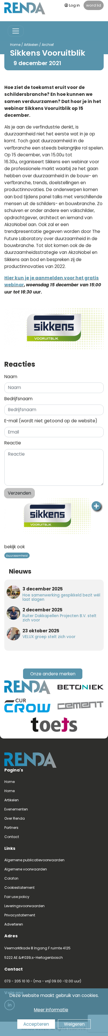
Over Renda (14, 818)
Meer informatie (51, 1010)
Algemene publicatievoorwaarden (34, 860)
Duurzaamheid (17, 555)
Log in (74, 5)
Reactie (12, 443)
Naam (10, 377)
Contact (11, 836)
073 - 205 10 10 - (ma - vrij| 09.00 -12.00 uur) (42, 981)
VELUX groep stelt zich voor (48, 637)
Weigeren (74, 1024)
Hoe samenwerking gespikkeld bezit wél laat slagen (61, 597)
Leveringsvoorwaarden (24, 905)
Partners (11, 827)
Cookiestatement (19, 887)
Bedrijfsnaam (18, 399)
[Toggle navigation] (16, 31)
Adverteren (13, 924)
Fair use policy (16, 896)
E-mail (50, 421)
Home (15, 44)
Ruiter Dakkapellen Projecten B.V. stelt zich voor (59, 618)
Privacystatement (19, 915)
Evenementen (16, 809)
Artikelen (31, 44)
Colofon (11, 878)
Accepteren (36, 1024)
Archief (48, 44)
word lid (93, 5)
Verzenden (19, 493)
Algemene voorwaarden (25, 869)
